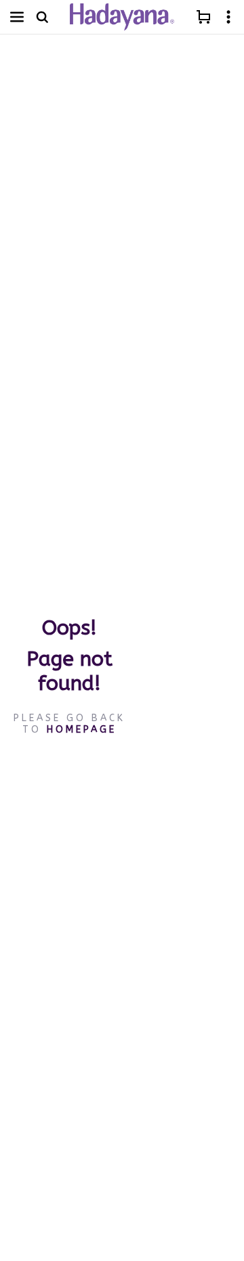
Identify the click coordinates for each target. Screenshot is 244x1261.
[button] (17, 17)
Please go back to (69, 723)
